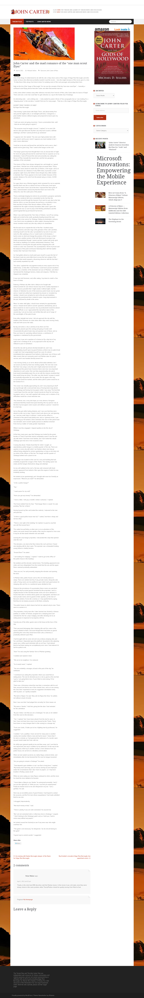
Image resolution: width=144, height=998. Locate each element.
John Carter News (44, 22)
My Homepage (28, 899)
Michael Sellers (31, 71)
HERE (58, 10)
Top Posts (30, 22)
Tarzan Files (17, 22)
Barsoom (43, 71)
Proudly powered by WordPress (22, 995)
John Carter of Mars (52, 71)
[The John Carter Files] (30, 11)
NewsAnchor (42, 995)
